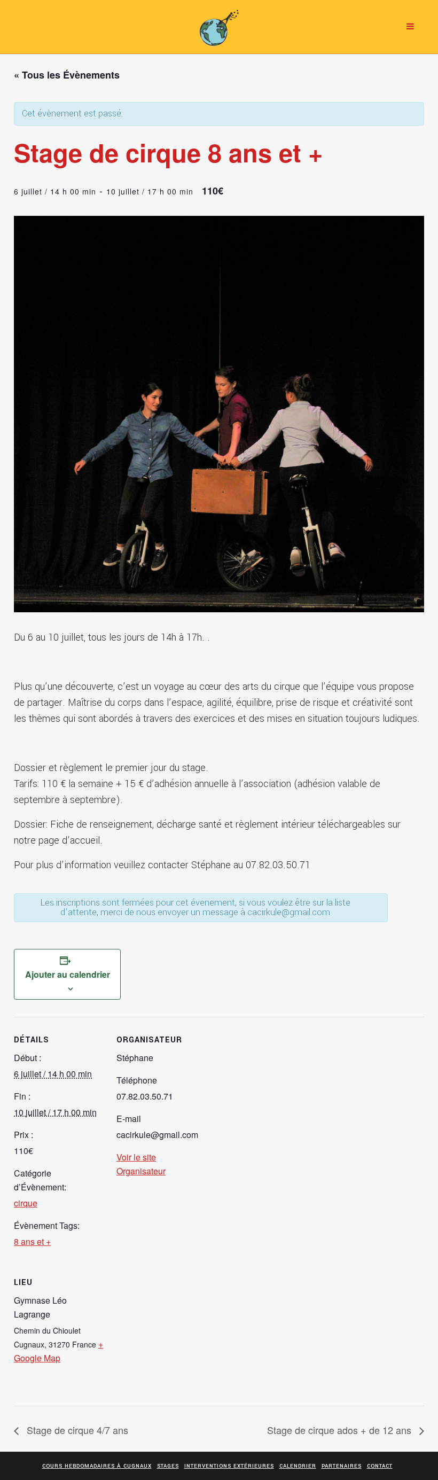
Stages (168, 1466)
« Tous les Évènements (67, 75)
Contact (380, 1466)
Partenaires (342, 1466)
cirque (25, 1203)
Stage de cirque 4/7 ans (76, 1430)
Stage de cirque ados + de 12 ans (340, 1430)
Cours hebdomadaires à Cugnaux (97, 1466)
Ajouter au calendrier (67, 974)
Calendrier (297, 1466)
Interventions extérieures (229, 1466)
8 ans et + (32, 1241)
